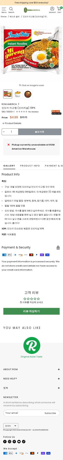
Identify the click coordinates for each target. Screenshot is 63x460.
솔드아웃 (40, 131)
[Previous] (2, 2)
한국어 (8, 426)
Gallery (9, 165)
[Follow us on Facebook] (5, 441)
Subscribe (50, 413)
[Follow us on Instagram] (9, 441)
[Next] (60, 2)
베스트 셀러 (14, 17)
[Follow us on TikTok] (23, 441)
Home (3, 17)
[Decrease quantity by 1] (4, 132)
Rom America (9, 104)
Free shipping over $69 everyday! (31, 2)
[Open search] (11, 8)
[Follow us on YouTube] (19, 441)
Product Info (30, 165)
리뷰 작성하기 (31, 311)
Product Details (13, 123)
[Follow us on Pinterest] (14, 441)
